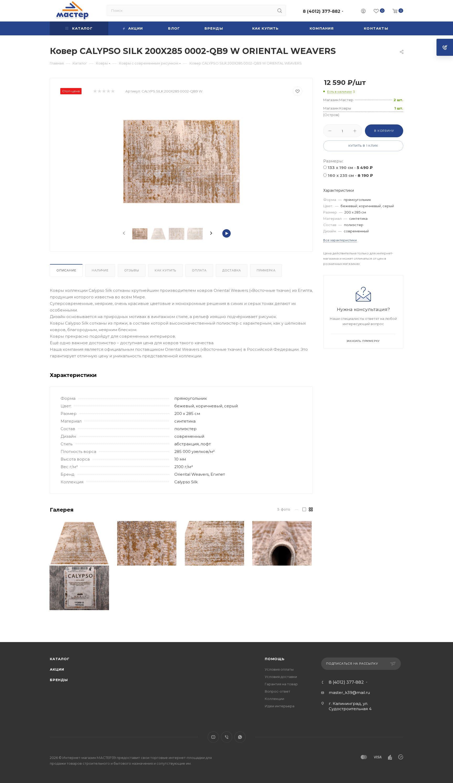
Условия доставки (281, 677)
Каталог (59, 659)
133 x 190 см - (350, 167)
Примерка (266, 270)
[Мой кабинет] (363, 11)
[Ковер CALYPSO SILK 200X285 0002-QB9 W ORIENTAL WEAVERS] (181, 161)
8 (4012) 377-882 (321, 11)
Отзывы (131, 270)
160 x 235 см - (350, 175)
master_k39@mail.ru (349, 692)
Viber (226, 737)
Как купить (165, 270)
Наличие (100, 270)
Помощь (275, 659)
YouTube (213, 737)
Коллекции (274, 699)
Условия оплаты (279, 669)
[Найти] (279, 10)
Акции (57, 669)
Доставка (231, 270)
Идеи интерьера (279, 706)
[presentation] (123, 233)
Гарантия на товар (281, 684)
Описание (66, 270)
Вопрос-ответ (277, 691)
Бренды (59, 680)
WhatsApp (240, 737)
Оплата (199, 270)
